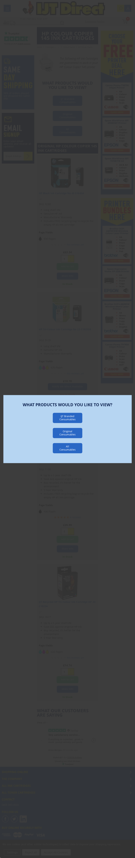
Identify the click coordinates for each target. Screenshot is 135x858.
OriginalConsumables (67, 432)
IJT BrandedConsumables (67, 417)
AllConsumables (67, 448)
